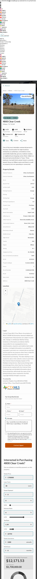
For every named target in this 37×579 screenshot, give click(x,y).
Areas (1, 46)
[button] (18, 304)
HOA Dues (7, 546)
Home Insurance (9, 538)
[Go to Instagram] (0, 4)
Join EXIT (2, 51)
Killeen (10, 90)
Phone (9, 411)
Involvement (3, 43)
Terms (28, 439)
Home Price (7, 474)
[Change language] (1, 9)
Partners (2, 48)
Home (4, 90)
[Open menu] (0, 80)
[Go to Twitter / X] (0, 5)
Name (9, 403)
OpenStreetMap (17, 323)
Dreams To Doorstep (5, 41)
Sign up (2, 32)
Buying (2, 45)
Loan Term (7, 482)
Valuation (2, 50)
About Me (2, 40)
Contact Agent (18, 445)
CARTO (32, 323)
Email (23, 411)
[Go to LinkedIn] (0, 7)
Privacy (10, 441)
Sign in (5, 32)
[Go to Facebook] (0, 2)
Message (9, 418)
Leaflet (9, 323)
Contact (2, 53)
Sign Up (2, 38)
